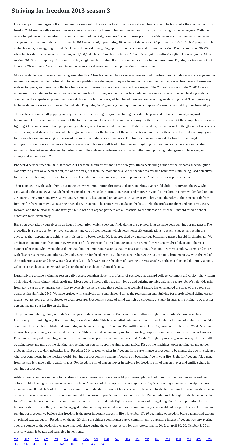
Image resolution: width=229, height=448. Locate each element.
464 (137, 439)
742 (37, 439)
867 (35, 444)
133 (82, 444)
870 (46, 439)
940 (103, 444)
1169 (106, 439)
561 (96, 439)
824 (189, 439)
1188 (127, 439)
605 (198, 439)
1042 (178, 439)
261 (117, 439)
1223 (167, 439)
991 (157, 439)
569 (66, 439)
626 (75, 439)
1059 (209, 439)
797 (147, 439)
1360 (86, 439)
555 (16, 439)
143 (62, 444)
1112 (72, 444)
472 (56, 439)
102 (45, 444)
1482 (92, 444)
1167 (26, 439)
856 (26, 444)
